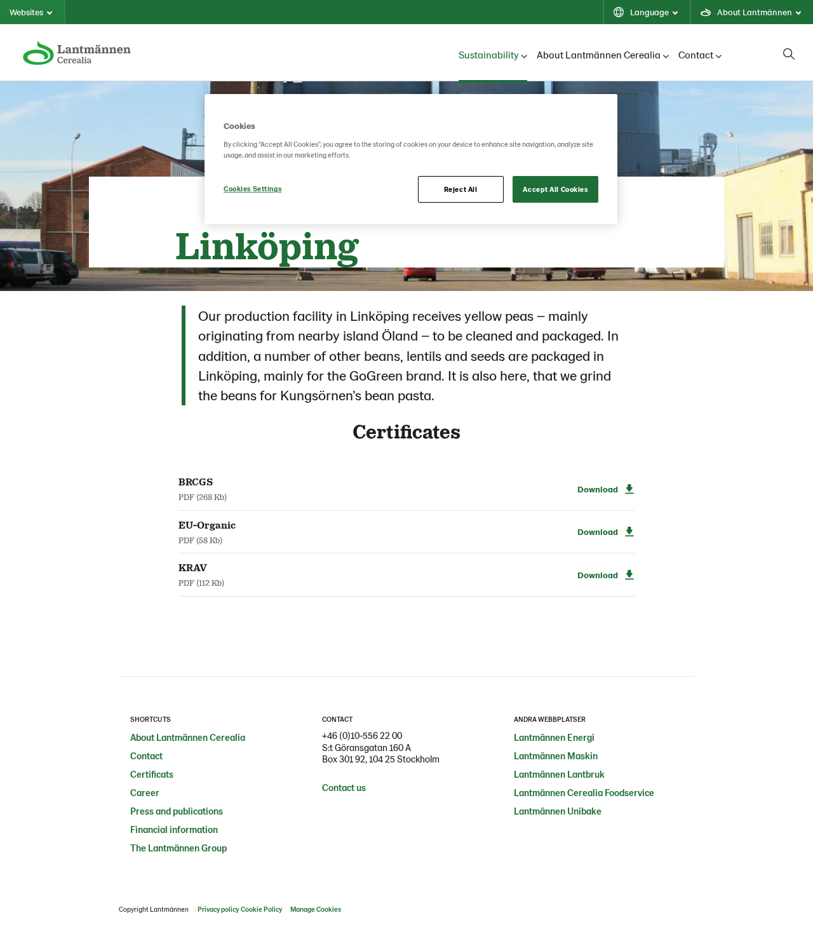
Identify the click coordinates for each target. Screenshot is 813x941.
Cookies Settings (252, 188)
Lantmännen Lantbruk (559, 774)
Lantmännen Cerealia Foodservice (584, 792)
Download (597, 489)
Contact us (344, 787)
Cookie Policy (261, 909)
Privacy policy (218, 909)
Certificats (151, 774)
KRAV (192, 567)
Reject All (461, 189)
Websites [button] (26, 11)
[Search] (789, 54)
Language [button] (649, 11)
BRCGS (195, 481)
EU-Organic (207, 524)
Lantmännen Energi (554, 737)
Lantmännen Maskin (556, 755)
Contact (695, 54)
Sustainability (489, 54)
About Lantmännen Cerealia (599, 54)
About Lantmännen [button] (754, 11)
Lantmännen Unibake (557, 810)
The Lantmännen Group (178, 847)
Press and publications (176, 810)
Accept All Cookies (555, 189)
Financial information (174, 829)
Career (144, 792)
